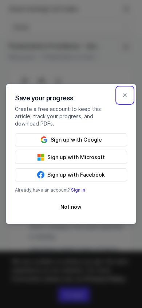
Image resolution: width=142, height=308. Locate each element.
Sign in (78, 190)
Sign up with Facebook (76, 175)
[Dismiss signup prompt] (125, 95)
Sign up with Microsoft (76, 157)
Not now (71, 207)
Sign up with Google (76, 139)
